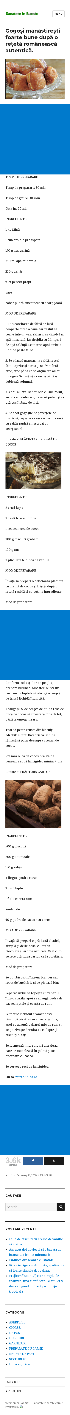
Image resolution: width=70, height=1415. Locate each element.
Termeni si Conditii (17, 1403)
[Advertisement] (35, 139)
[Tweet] (54, 1161)
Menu (59, 13)
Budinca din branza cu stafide (31, 1260)
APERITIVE (17, 1322)
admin (9, 1175)
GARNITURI (18, 1343)
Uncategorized (20, 1364)
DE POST (15, 1333)
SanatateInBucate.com (47, 1403)
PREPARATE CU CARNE (26, 1348)
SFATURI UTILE (20, 1359)
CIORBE (15, 1327)
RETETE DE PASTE (22, 1354)
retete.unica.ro (26, 1077)
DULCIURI (46, 1175)
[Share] (33, 1161)
